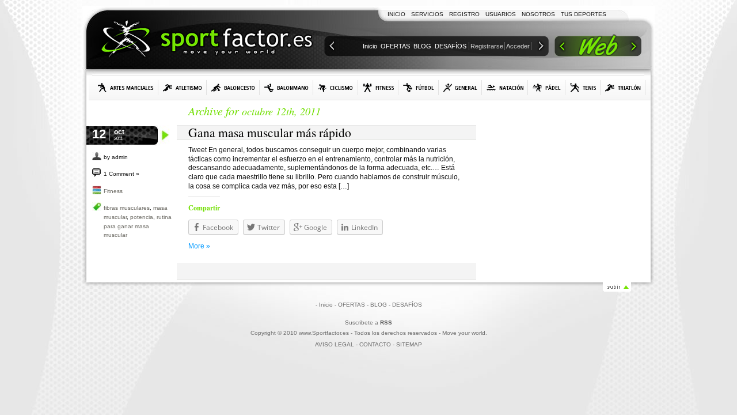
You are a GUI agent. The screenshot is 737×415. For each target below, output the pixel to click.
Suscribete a (368, 322)
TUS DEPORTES (583, 14)
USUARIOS (500, 14)
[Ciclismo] (336, 87)
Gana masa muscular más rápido (269, 132)
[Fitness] (378, 87)
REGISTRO (464, 14)
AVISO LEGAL (334, 344)
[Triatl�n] (623, 87)
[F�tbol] (418, 87)
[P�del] (547, 87)
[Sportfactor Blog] (207, 40)
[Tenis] (583, 87)
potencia (141, 217)
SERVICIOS (427, 14)
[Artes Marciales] (126, 87)
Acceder (518, 46)
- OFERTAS (350, 304)
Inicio (370, 46)
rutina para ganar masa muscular (138, 226)
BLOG (422, 46)
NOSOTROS (538, 14)
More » (199, 246)
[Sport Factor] (597, 47)
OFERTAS (395, 46)
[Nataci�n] (505, 87)
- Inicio (324, 304)
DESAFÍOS (450, 46)
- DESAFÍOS (405, 304)
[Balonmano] (286, 87)
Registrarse (486, 46)
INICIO (396, 14)
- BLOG (377, 304)
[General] (460, 87)
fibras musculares (127, 208)
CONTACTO (375, 344)
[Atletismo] (182, 87)
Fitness (113, 191)
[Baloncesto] (233, 87)
